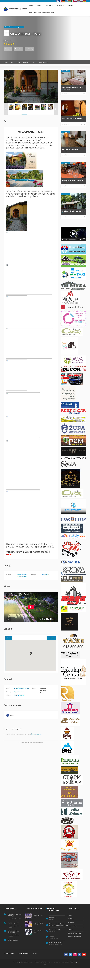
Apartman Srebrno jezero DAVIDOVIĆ (74, 87)
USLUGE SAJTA (60, 5)
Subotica (65, 151)
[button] (73, 233)
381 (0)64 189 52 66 (19, 695)
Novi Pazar (37, 924)
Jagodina (65, 181)
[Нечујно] (81, 239)
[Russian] (75, 1)
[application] (73, 234)
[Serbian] (78, 1)
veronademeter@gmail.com (21, 688)
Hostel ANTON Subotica (70, 149)
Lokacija (25, 62)
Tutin (36, 917)
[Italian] (72, 1)
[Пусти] (63, 239)
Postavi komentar (43, 62)
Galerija (5, 62)
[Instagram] (75, 954)
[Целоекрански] (84, 239)
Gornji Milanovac (67, 212)
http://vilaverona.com (19, 691)
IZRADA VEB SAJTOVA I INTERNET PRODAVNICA (41, 12)
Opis (12, 62)
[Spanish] (84, 1)
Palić (11, 41)
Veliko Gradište (66, 89)
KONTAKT (70, 5)
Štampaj (30, 48)
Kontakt (33, 62)
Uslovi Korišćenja (23, 953)
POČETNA (39, 5)
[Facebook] (66, 954)
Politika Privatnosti (9, 953)
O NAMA (31, 5)
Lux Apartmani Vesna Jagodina (72, 180)
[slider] (72, 239)
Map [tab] (10, 638)
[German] (63, 1)
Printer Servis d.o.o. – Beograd (42, 931)
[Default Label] (79, 954)
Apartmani (23, 576)
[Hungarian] (69, 1)
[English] (57, 1)
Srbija (7, 41)
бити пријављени (36, 734)
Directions (52, 638)
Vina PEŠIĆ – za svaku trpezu (72, 118)
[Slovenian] (81, 1)
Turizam (19, 574)
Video (18, 62)
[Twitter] (70, 954)
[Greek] (66, 1)
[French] (60, 1)
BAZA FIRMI (49, 5)
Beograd (37, 932)
